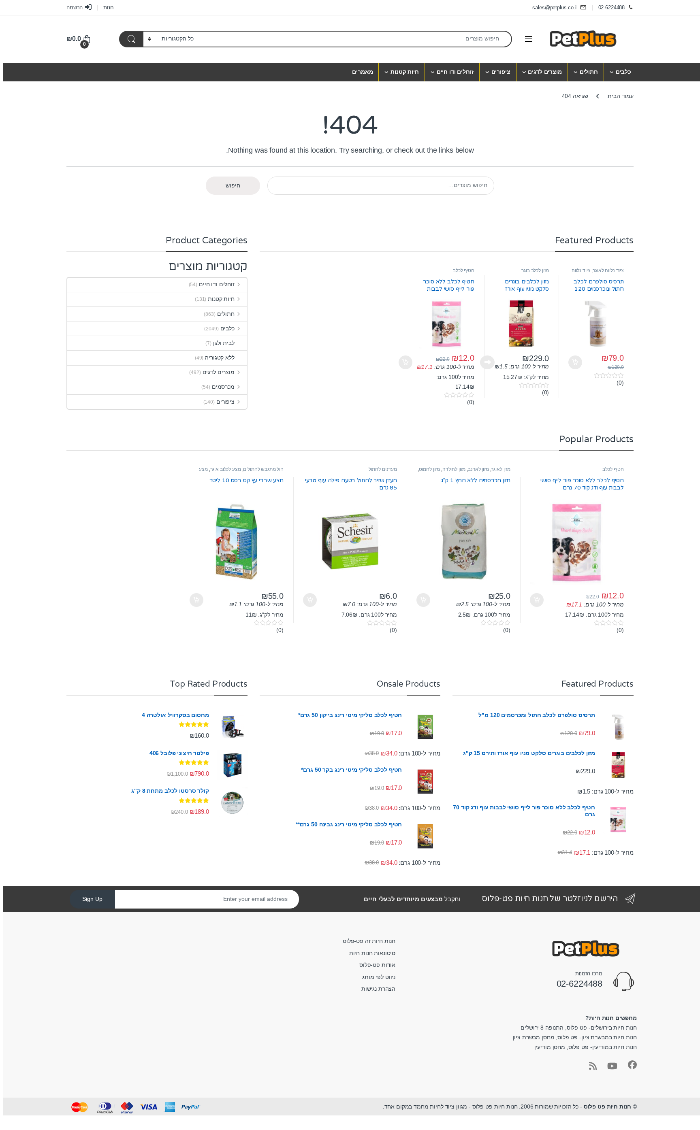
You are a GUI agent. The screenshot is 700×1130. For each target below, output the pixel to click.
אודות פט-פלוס (377, 965)
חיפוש (233, 185)
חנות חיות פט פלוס (608, 1106)
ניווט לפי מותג (378, 977)
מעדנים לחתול (383, 469)
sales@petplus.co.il (554, 7)
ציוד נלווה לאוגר (608, 270)
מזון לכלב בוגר (535, 270)
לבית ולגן (224, 343)
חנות (108, 7)
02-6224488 (611, 7)
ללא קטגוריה (219, 357)
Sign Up (92, 899)
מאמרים (362, 71)
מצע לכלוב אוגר (225, 469)
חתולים (589, 71)
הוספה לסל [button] (576, 362)
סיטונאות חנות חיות (372, 953)
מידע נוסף (487, 362)
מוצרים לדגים (544, 71)
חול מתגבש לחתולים (263, 469)
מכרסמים (223, 386)
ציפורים (500, 71)
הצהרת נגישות (378, 988)
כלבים (623, 71)
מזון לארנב (478, 469)
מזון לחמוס (429, 469)
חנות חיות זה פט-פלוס (369, 941)
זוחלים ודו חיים (455, 71)
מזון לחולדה (453, 469)
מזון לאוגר (500, 469)
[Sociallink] (632, 1064)
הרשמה (74, 7)
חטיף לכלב (463, 270)
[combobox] (355, 39)
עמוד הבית (621, 96)
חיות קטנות (405, 71)
